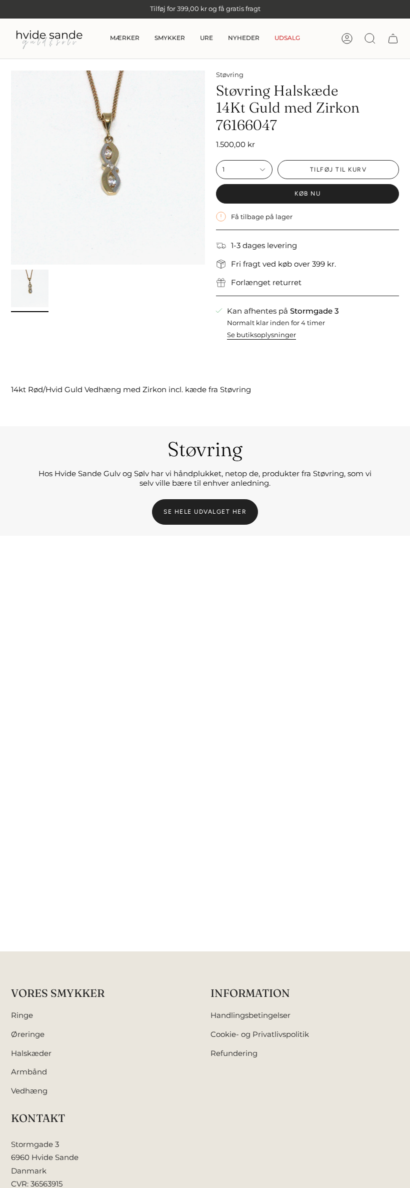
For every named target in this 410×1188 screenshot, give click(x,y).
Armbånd (29, 1071)
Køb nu (307, 193)
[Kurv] (393, 38)
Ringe (22, 1015)
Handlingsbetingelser (250, 1015)
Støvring (230, 75)
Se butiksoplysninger (261, 335)
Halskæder (31, 1053)
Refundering (234, 1053)
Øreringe (27, 1034)
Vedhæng (29, 1090)
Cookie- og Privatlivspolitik (259, 1034)
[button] (124, 39)
